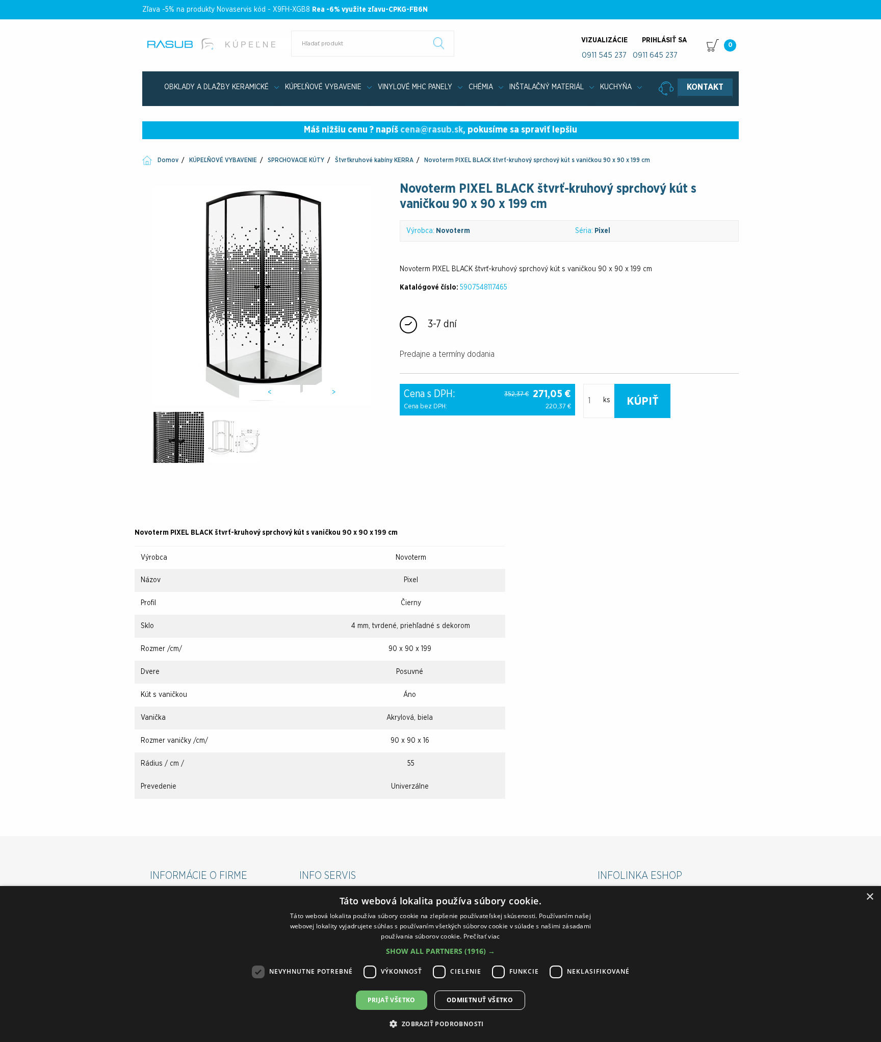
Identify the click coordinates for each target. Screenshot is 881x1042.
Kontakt (705, 87)
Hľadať (439, 43)
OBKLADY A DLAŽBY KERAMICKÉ (216, 87)
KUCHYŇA (616, 87)
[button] (440, 951)
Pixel (602, 231)
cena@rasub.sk (431, 130)
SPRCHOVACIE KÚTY (296, 160)
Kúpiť (643, 401)
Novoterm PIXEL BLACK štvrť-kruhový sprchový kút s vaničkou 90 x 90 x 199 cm (537, 160)
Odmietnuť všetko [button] (480, 1000)
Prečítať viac (481, 936)
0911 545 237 (604, 55)
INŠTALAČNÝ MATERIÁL (546, 87)
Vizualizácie (604, 40)
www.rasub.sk (217, 43)
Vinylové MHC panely (415, 87)
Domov (168, 160)
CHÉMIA (481, 87)
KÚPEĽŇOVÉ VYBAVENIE (323, 87)
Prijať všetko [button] (392, 1000)
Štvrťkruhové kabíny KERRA (374, 160)
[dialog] (440, 964)
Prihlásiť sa (664, 40)
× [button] (869, 897)
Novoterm (453, 231)
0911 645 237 (655, 55)
